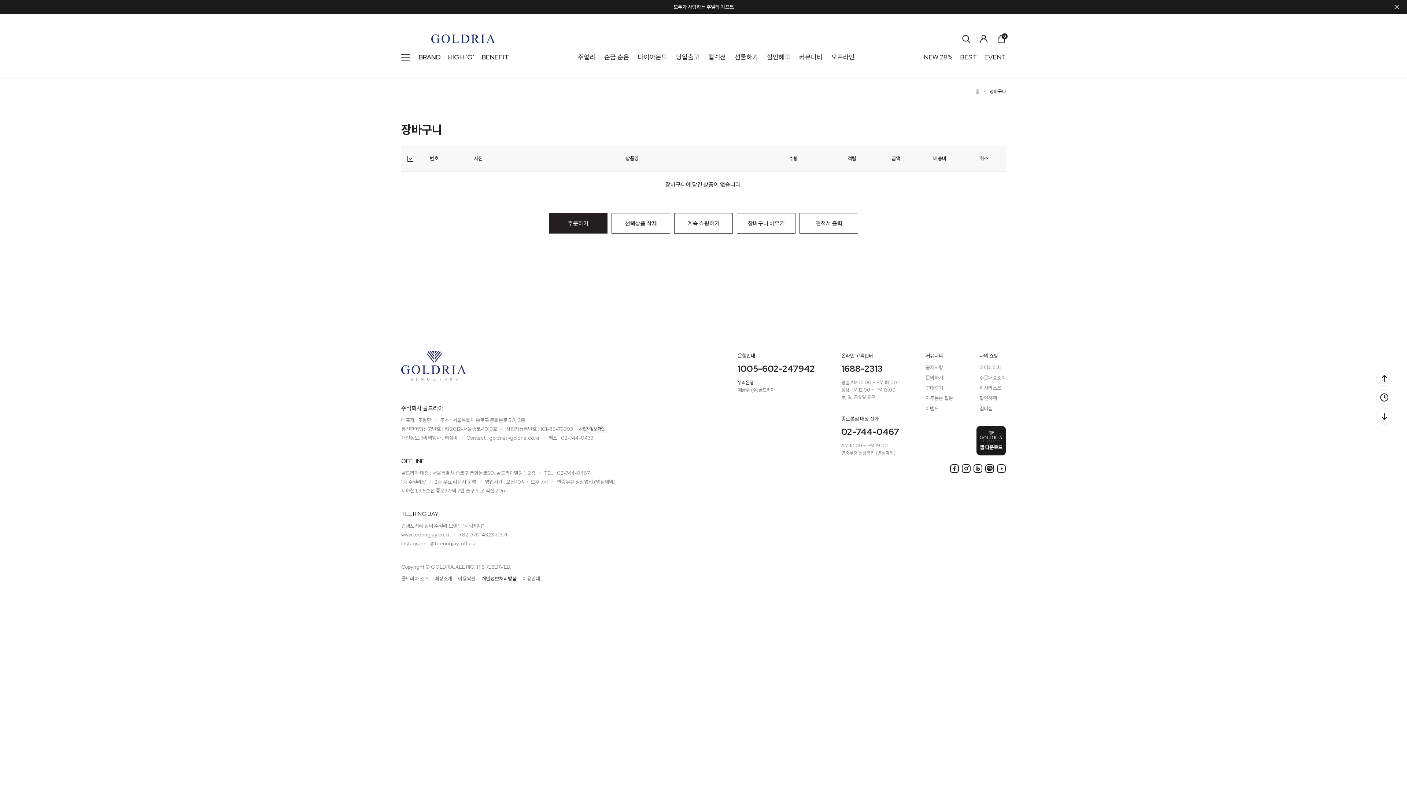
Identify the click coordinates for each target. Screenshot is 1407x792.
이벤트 (932, 408)
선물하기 (746, 57)
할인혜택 (778, 57)
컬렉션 (717, 57)
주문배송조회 (992, 377)
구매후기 (934, 388)
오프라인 (843, 57)
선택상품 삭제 (641, 223)
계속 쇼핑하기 (704, 223)
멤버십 (986, 408)
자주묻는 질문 (939, 398)
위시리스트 (990, 388)
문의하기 (934, 377)
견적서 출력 (829, 223)
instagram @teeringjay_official (439, 543)
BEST (968, 57)
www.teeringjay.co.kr (425, 534)
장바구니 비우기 (766, 223)
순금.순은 (616, 57)
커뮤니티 (811, 57)
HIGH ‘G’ (461, 57)
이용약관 (467, 578)
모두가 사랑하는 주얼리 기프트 (703, 7)
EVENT (995, 57)
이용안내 (531, 578)
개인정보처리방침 (499, 578)
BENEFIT (495, 57)
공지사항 (934, 367)
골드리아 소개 (415, 578)
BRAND (430, 57)
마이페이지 (990, 367)
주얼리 (586, 57)
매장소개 (443, 578)
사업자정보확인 (592, 429)
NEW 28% (938, 57)
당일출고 (687, 57)
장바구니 (998, 91)
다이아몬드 (652, 57)
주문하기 (578, 223)
